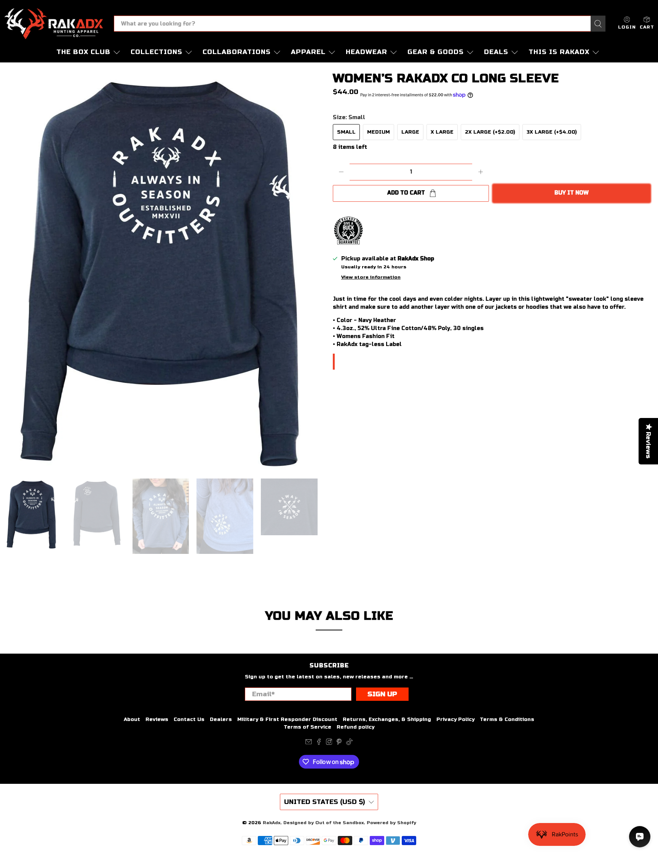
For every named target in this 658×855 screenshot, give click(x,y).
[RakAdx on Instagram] (329, 743)
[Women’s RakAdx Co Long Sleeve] (164, 270)
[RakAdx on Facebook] (319, 743)
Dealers (221, 719)
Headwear (366, 52)
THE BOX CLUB (83, 52)
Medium (378, 132)
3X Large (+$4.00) (552, 132)
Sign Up (382, 694)
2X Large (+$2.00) (490, 132)
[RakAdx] (53, 23)
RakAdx (271, 822)
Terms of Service (307, 727)
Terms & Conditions (507, 719)
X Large (442, 132)
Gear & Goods (435, 52)
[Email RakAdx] (308, 743)
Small (346, 132)
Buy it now (571, 193)
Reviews (156, 719)
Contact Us (189, 719)
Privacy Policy (455, 719)
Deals (496, 52)
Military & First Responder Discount (287, 719)
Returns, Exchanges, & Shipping (387, 719)
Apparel (308, 52)
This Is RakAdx (559, 52)
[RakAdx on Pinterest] (339, 743)
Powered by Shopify (391, 822)
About (132, 719)
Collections (156, 52)
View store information (371, 277)
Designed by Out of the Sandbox (323, 822)
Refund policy (355, 727)
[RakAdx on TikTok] (349, 743)
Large (410, 132)
